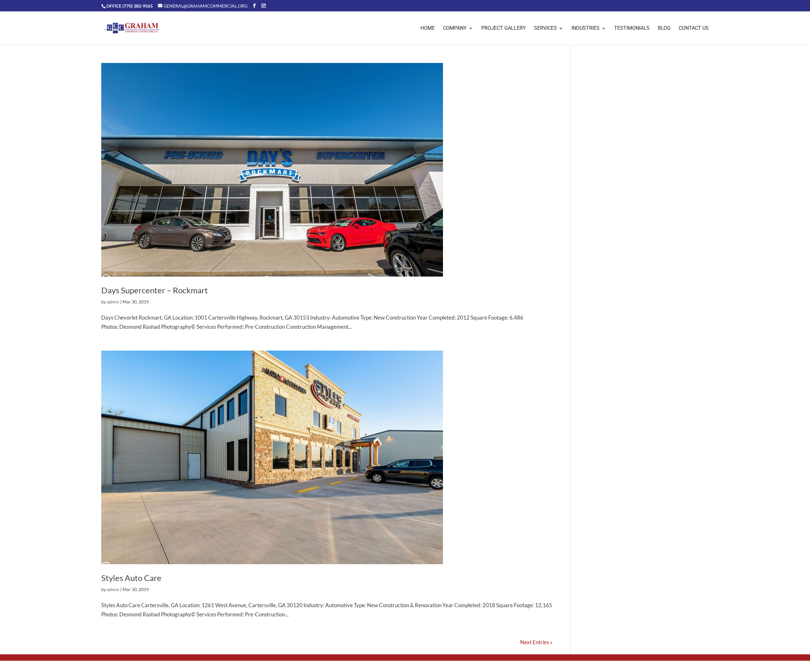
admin (113, 301)
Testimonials (632, 28)
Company (455, 28)
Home (428, 28)
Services (545, 28)
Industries (585, 28)
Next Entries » (536, 642)
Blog (664, 28)
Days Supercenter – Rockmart (154, 290)
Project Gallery (503, 28)
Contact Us (694, 28)
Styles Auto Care (131, 578)
